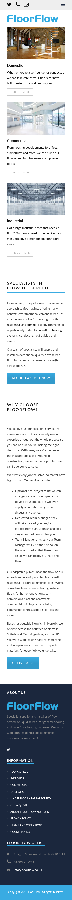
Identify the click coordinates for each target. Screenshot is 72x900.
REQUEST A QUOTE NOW (31, 378)
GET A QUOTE (19, 805)
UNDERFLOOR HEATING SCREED (30, 798)
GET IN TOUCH (23, 663)
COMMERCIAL (19, 785)
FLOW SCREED (19, 772)
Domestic (15, 66)
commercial (34, 324)
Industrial (15, 221)
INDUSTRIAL (18, 778)
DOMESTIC (17, 792)
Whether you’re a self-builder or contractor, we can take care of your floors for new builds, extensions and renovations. (35, 78)
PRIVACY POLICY (20, 818)
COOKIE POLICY (20, 832)
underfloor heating (50, 330)
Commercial (17, 141)
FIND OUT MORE (20, 92)
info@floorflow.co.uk (28, 870)
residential (14, 324)
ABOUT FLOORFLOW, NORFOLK (29, 812)
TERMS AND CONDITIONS (26, 825)
